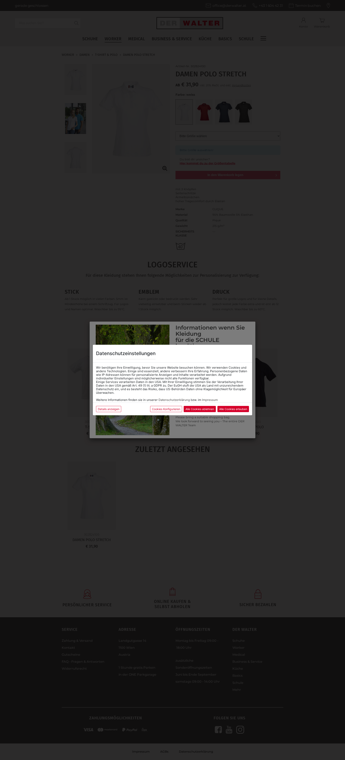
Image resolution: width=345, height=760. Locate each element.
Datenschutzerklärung (174, 400)
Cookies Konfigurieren (166, 409)
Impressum (210, 400)
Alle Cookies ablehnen (199, 409)
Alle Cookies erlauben (233, 409)
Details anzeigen (108, 409)
